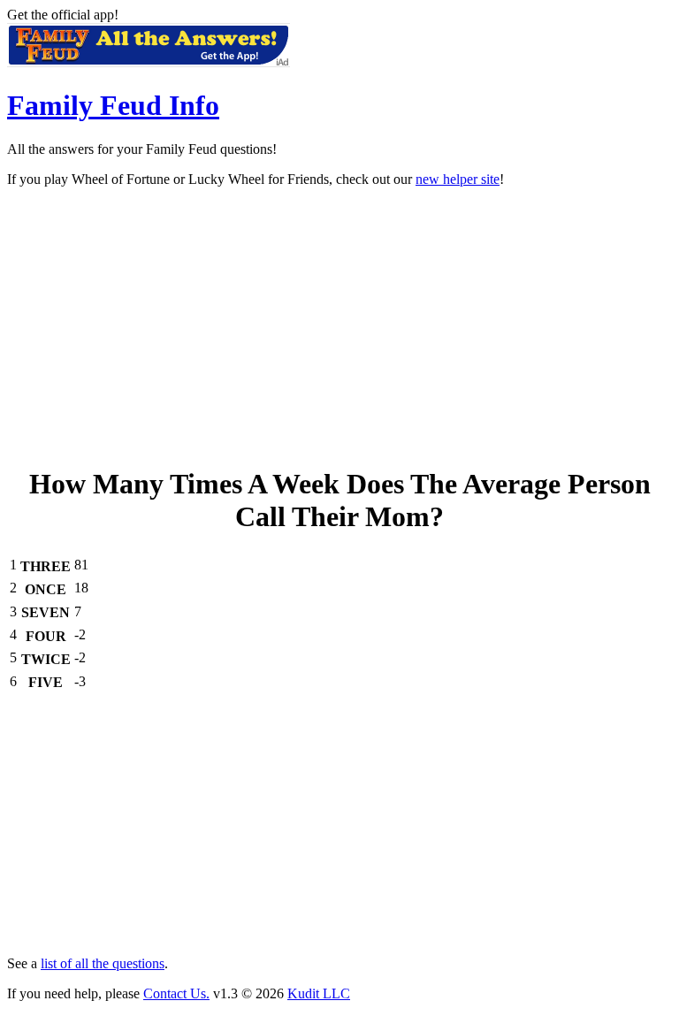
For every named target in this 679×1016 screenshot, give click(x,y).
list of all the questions (102, 963)
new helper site (458, 179)
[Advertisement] (339, 325)
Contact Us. (176, 993)
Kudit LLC (318, 993)
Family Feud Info (113, 105)
